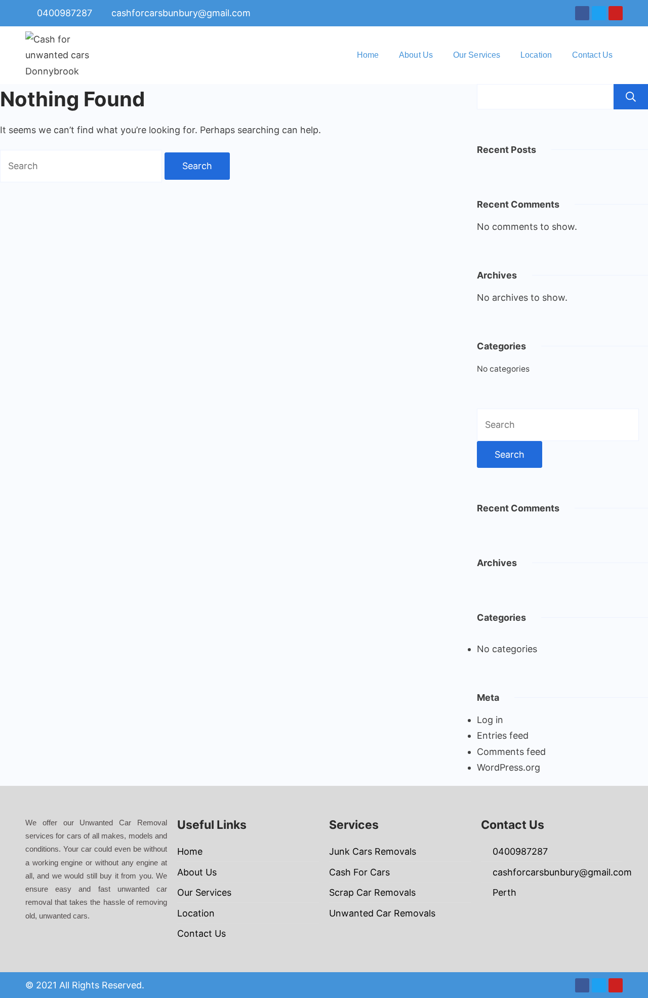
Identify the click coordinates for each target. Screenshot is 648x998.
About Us (416, 55)
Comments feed (511, 751)
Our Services (476, 55)
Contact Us (592, 55)
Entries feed (503, 735)
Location (536, 55)
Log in (490, 719)
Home (368, 55)
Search (631, 96)
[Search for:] (82, 166)
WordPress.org (508, 767)
